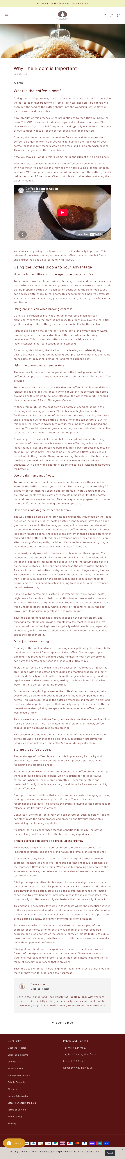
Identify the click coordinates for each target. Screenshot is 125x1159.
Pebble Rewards (16, 1082)
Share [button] (20, 83)
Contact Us (14, 1061)
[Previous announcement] (6, 3)
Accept (110, 1153)
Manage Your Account (19, 1075)
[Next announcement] (119, 3)
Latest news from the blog (22, 1103)
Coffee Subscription (18, 1096)
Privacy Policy (15, 1068)
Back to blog (64, 1022)
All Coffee (13, 1089)
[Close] (122, 1149)
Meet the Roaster (39, 988)
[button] (6, 15)
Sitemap (12, 1123)
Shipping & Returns (18, 1054)
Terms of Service (17, 1109)
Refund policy (15, 1116)
